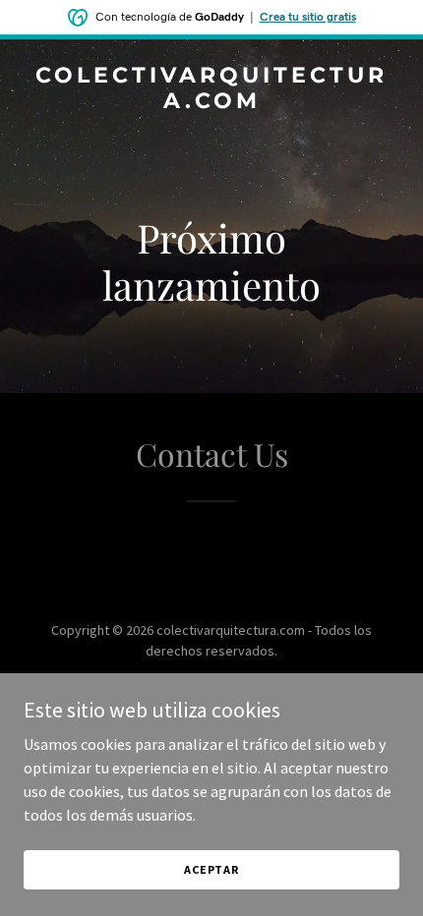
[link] (211, 102)
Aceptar (211, 869)
